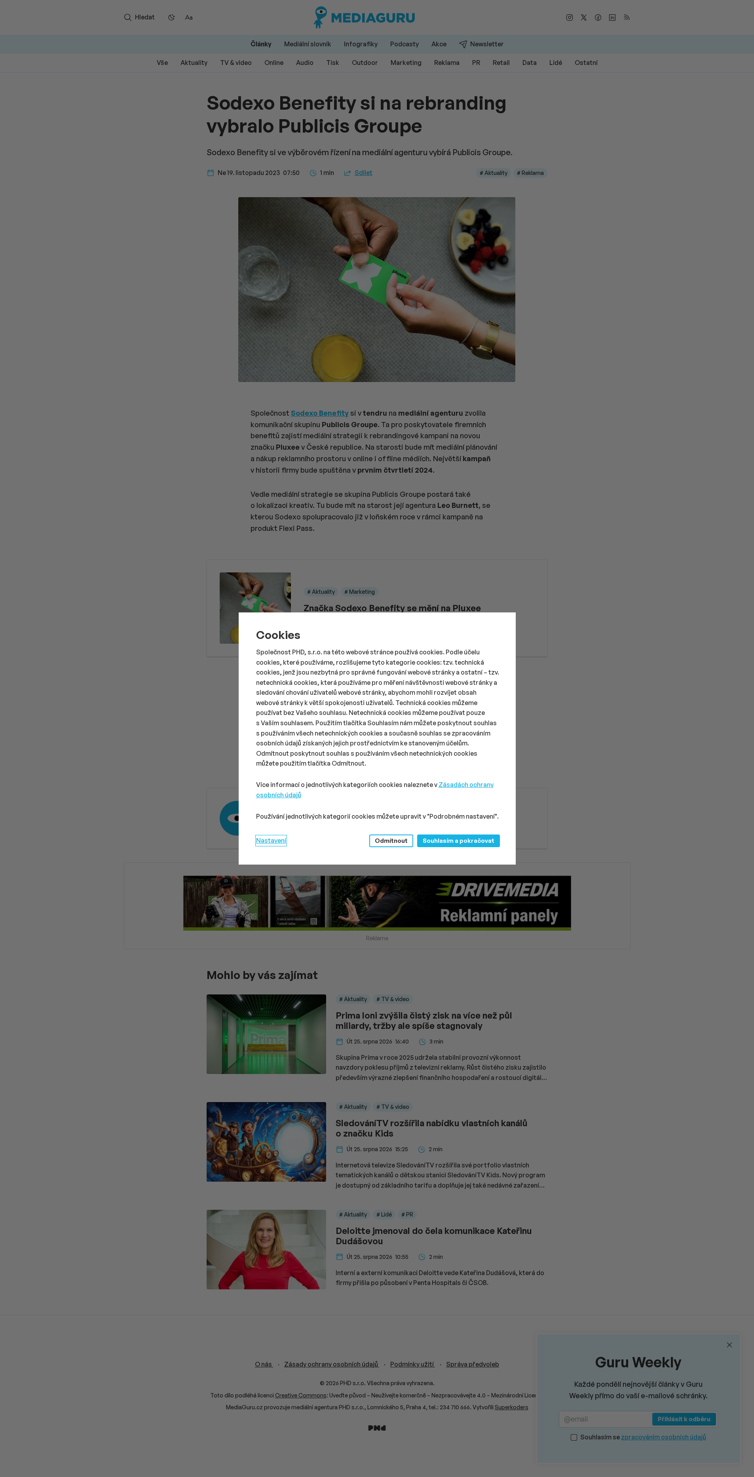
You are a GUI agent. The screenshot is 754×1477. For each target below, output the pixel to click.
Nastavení (271, 840)
